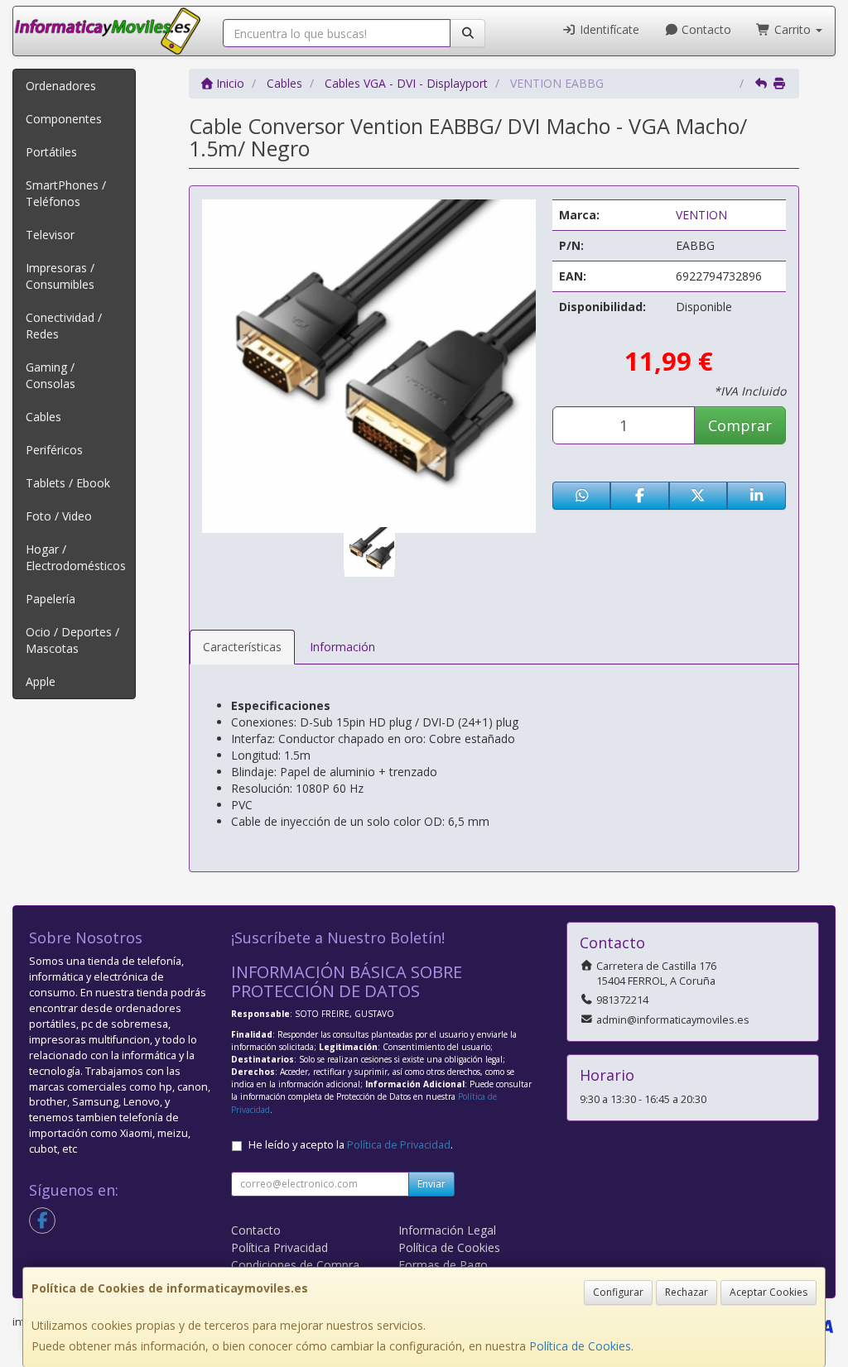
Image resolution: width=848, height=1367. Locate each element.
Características (242, 647)
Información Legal (447, 1230)
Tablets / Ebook (68, 483)
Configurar (618, 1292)
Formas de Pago (443, 1265)
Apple (40, 681)
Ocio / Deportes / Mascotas (72, 640)
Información (342, 647)
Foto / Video (59, 516)
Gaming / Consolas (50, 375)
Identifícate (607, 29)
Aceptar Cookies (768, 1292)
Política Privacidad (279, 1247)
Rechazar (686, 1292)
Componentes (64, 119)
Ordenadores (61, 86)
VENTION (701, 215)
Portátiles (51, 152)
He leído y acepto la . (350, 1145)
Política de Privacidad (398, 1145)
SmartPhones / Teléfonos (66, 193)
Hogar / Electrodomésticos (76, 557)
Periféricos (54, 450)
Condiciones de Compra (295, 1265)
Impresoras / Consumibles (60, 276)
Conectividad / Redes (64, 325)
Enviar (431, 1184)
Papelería (50, 599)
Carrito (792, 29)
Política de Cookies (580, 1346)
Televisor (50, 234)
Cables (43, 416)
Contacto (704, 29)
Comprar (740, 425)
